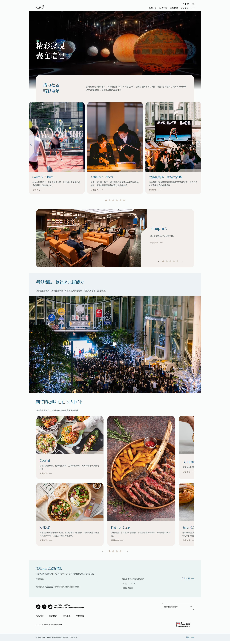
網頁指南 (40, 615)
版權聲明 (80, 615)
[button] (158, 261)
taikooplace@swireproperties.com (69, 607)
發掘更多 (36, 190)
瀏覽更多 (73, 637)
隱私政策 (49, 587)
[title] (38, 606)
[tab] (106, 200)
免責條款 (53, 615)
